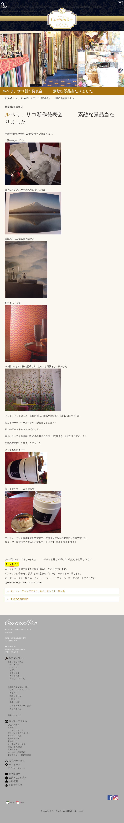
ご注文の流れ (13, 725)
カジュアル (14, 676)
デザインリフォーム (16, 768)
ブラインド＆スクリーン (18, 733)
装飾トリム (12, 741)
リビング (13, 689)
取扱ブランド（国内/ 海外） (20, 755)
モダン (13, 670)
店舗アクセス (15, 785)
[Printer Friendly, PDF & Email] (15, 802)
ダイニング (24, 689)
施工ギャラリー (17, 658)
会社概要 (13, 781)
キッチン (13, 693)
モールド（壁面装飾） (17, 752)
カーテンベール (59, 811)
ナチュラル (14, 673)
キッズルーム (15, 709)
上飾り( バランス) (17, 678)
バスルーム (14, 699)
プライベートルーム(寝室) (21, 705)
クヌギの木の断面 (19, 599)
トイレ (19, 696)
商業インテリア (14, 715)
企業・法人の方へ (18, 777)
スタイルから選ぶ (15, 662)
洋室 (18, 702)
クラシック (14, 667)
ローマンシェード (15, 730)
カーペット (12, 749)
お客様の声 (14, 774)
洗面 (12, 696)
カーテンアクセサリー (17, 744)
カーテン (12, 727)
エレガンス (14, 665)
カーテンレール (14, 736)
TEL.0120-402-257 (32, 582)
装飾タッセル (13, 738)
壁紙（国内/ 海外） (16, 747)
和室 (12, 702)
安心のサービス (17, 760)
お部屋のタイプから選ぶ (18, 687)
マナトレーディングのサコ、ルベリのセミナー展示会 (37, 591)
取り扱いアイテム (18, 721)
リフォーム (14, 764)
